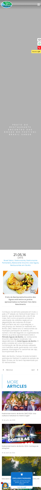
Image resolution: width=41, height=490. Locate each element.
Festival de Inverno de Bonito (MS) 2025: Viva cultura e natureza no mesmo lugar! (19, 414)
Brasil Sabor (9, 260)
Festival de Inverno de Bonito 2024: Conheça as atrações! (20, 447)
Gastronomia (19, 260)
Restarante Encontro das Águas (25, 263)
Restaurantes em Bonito (20, 265)
